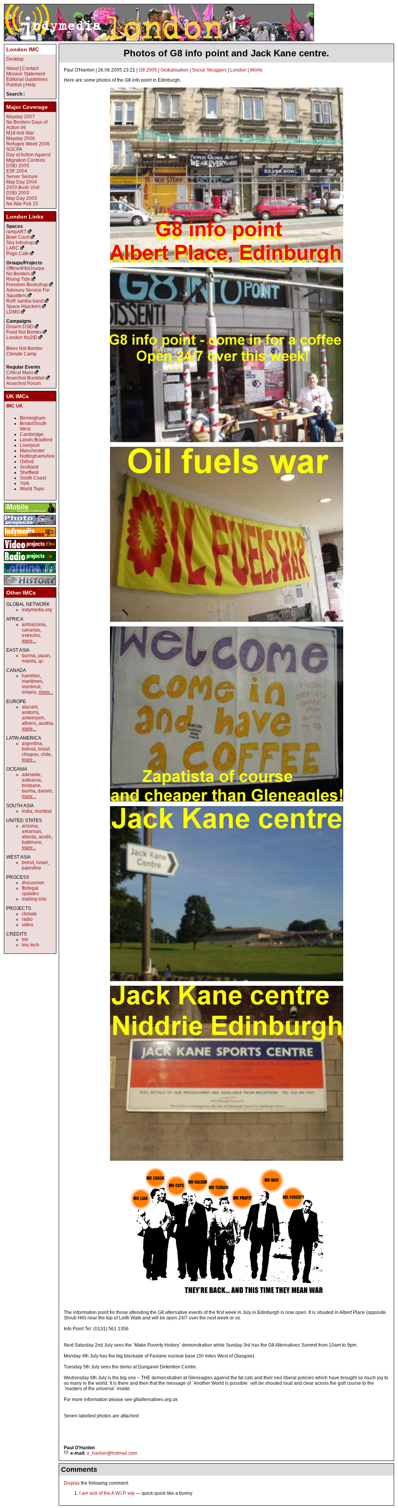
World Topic (32, 489)
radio (27, 919)
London (238, 70)
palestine (31, 868)
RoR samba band (25, 301)
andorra (30, 712)
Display (72, 1483)
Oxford (27, 461)
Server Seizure (22, 176)
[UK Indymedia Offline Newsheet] (30, 573)
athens (29, 723)
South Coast (33, 478)
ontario (29, 692)
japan (44, 655)
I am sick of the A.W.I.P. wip (107, 1493)
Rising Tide (18, 279)
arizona (30, 826)
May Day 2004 (21, 182)
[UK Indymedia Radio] (30, 561)
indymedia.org (37, 609)
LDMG (13, 312)
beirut (28, 862)
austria (45, 723)
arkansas (31, 831)
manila (29, 661)
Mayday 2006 (20, 138)
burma (28, 655)
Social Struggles (209, 70)
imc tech (30, 945)
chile (46, 754)
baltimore (32, 842)
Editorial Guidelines (27, 79)
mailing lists (34, 899)
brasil (44, 749)
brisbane (31, 785)
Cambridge (32, 434)
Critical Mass (19, 372)
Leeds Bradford (36, 440)
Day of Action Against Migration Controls (28, 157)
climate (29, 914)
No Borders (18, 273)
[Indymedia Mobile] (30, 513)
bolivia (29, 749)
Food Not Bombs (24, 332)
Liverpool (30, 445)
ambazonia (33, 624)
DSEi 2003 (17, 193)
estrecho (31, 635)
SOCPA (14, 149)
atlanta (29, 837)
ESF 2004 (16, 171)
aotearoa (31, 780)
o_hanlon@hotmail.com (112, 1453)
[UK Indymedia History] (30, 585)
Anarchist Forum (23, 383)
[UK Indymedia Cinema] (30, 537)
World (256, 70)
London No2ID (21, 337)
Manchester (32, 450)
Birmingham (32, 418)
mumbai (43, 811)
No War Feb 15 (22, 203)
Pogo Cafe (17, 253)
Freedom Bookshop (27, 284)
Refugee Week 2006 (28, 144)
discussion (33, 882)
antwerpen (33, 718)
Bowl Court (18, 237)
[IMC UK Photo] (30, 525)
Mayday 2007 (20, 116)
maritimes (32, 681)
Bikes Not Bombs (24, 348)
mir (25, 939)
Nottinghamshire (37, 456)
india (27, 811)
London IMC (22, 49)
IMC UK (14, 406)
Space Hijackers (23, 306)
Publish (14, 84)
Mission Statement (25, 74)
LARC (12, 248)
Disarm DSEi (19, 326)
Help (31, 84)
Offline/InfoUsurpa (25, 268)
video (27, 924)
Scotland (29, 467)
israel (42, 862)
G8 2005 (148, 70)
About (12, 68)
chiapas (30, 754)
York (24, 483)
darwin (45, 791)
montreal (31, 686)
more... (29, 641)
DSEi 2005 (17, 165)
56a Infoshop (20, 242)
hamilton (31, 676)
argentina (32, 743)
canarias (31, 630)
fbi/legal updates (30, 890)
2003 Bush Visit (22, 187)
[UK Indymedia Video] (30, 549)
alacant (29, 707)
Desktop (15, 59)
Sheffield (29, 472)
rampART (16, 231)
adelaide (31, 774)
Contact (30, 68)
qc (41, 661)
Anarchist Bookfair (25, 378)
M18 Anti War (20, 133)
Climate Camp (21, 354)
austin (44, 837)
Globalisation (175, 70)
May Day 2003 (21, 198)
